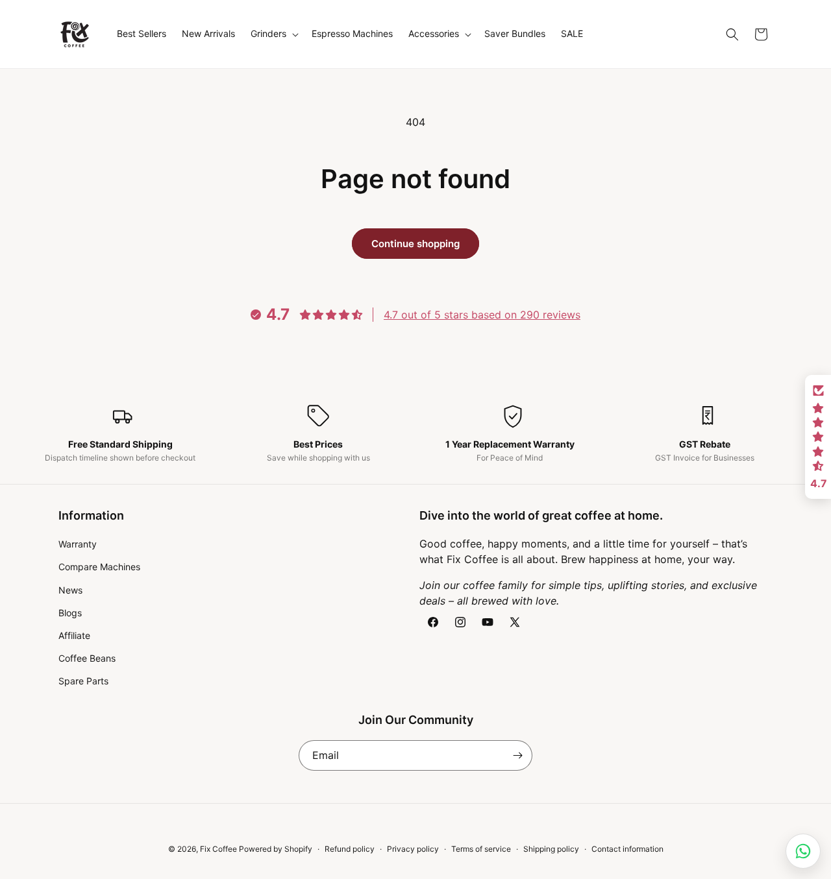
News (70, 590)
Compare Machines (99, 566)
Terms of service (481, 849)
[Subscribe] (517, 755)
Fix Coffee (218, 849)
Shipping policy (551, 849)
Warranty (77, 543)
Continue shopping (415, 243)
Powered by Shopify (275, 849)
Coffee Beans (87, 658)
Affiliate (74, 635)
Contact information (627, 849)
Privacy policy (413, 849)
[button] (273, 33)
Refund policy (350, 849)
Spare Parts (83, 680)
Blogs (70, 612)
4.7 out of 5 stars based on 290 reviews (482, 314)
